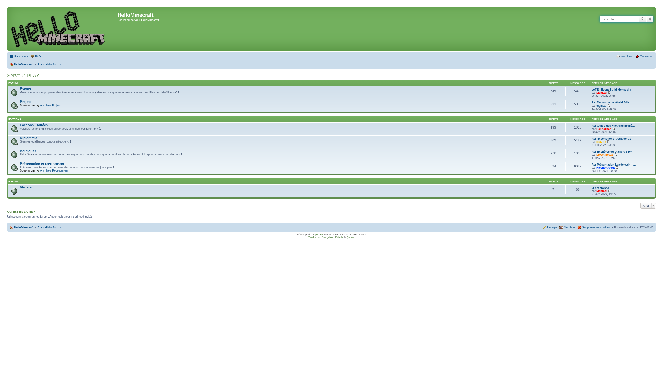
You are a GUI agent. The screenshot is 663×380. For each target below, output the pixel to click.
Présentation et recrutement (42, 164)
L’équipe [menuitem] (552, 227)
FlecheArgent (605, 167)
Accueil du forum (49, 227)
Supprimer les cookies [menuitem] (596, 227)
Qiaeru (351, 237)
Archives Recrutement (54, 170)
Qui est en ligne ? (21, 211)
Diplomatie (28, 138)
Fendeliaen (603, 128)
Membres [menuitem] (570, 227)
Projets (25, 102)
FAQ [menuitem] (38, 56)
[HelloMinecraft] (63, 28)
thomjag (601, 105)
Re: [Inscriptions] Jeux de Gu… (613, 138)
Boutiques (28, 151)
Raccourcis (21, 56)
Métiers (26, 187)
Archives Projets (50, 105)
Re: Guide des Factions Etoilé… (613, 125)
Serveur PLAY (23, 75)
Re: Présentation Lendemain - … (614, 164)
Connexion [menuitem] (646, 56)
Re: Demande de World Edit (610, 102)
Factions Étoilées (34, 125)
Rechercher (642, 19)
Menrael (601, 92)
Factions (14, 119)
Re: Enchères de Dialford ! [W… (613, 151)
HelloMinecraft (24, 227)
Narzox (601, 141)
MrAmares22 (604, 154)
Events (25, 89)
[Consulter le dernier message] (609, 92)
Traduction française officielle (325, 237)
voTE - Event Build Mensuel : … (613, 89)
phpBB (319, 234)
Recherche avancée (649, 19)
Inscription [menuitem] (627, 56)
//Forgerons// (600, 187)
